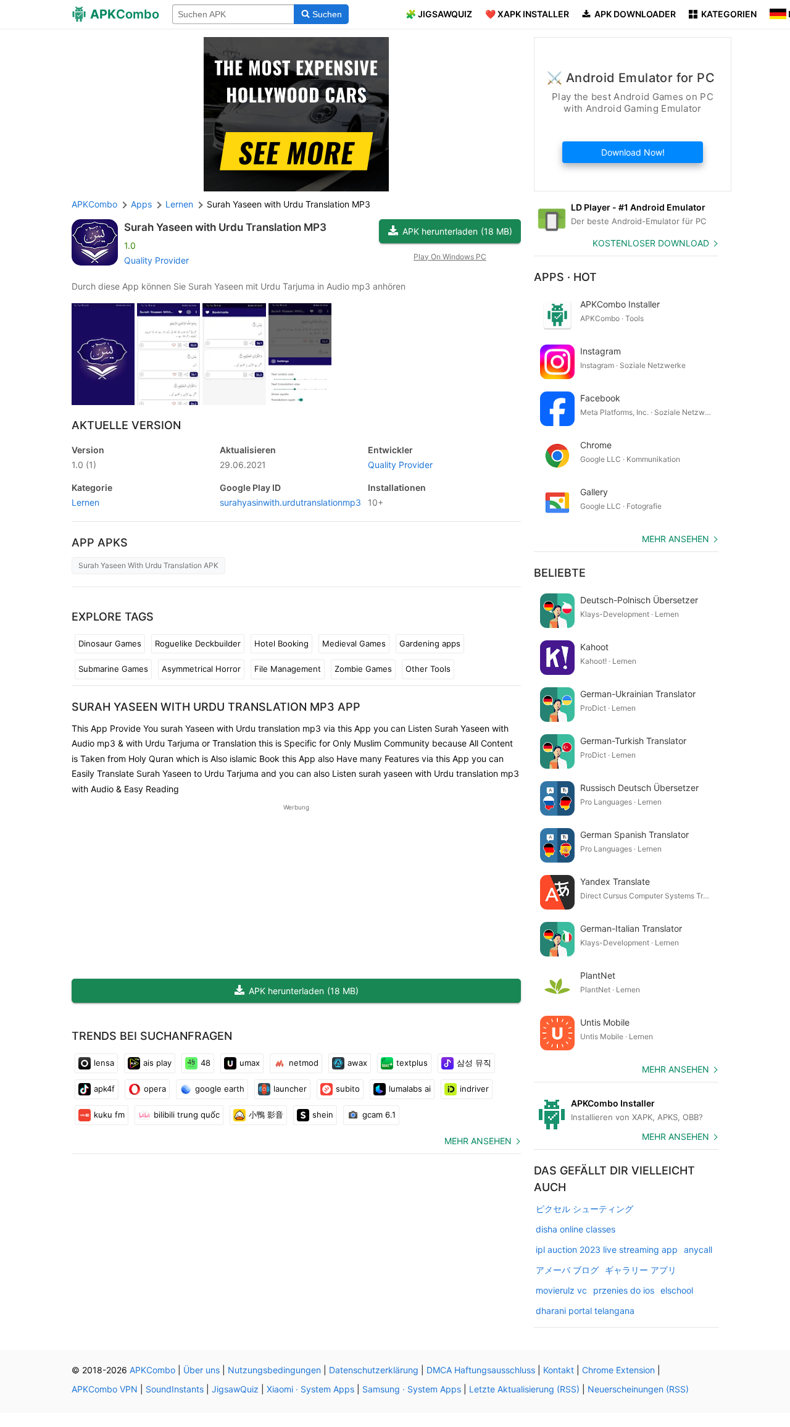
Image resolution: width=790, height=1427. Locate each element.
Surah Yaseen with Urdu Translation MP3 (225, 227)
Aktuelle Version (126, 425)
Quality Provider (156, 260)
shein (322, 1114)
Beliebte (560, 572)
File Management (287, 669)
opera (155, 1089)
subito (348, 1089)
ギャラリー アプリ (640, 1270)
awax (357, 1063)
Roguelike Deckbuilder (198, 643)
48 (205, 1063)
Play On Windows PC (450, 256)
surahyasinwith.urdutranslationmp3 (290, 502)
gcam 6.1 (379, 1114)
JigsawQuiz (235, 1389)
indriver (474, 1089)
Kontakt (558, 1370)
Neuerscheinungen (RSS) (638, 1389)
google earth (219, 1089)
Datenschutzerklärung (373, 1370)
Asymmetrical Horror (201, 669)
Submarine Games (113, 669)
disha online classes (575, 1229)
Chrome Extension (618, 1370)
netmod (303, 1063)
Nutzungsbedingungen (274, 1370)
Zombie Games (363, 669)
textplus (412, 1063)
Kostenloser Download (650, 243)
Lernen (85, 502)
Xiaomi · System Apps (310, 1389)
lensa (104, 1063)
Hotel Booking (281, 643)
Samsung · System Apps (411, 1389)
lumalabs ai (410, 1089)
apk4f (104, 1089)
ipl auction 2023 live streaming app (607, 1249)
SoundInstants (175, 1389)
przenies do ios (623, 1290)
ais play (157, 1063)
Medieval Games (354, 643)
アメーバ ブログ (567, 1270)
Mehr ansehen (478, 1141)
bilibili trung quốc (187, 1114)
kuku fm (109, 1114)
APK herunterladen (457, 231)
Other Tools (428, 669)
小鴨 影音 (266, 1114)
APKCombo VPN (105, 1389)
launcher (290, 1089)
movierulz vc (561, 1290)
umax (249, 1063)
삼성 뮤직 (474, 1063)
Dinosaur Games (109, 643)
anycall (698, 1249)
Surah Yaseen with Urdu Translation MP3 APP (216, 706)
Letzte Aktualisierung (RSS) (524, 1389)
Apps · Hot (565, 276)
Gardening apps (429, 643)
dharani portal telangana (585, 1310)
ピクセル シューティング (584, 1208)
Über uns (201, 1370)
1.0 (84, 464)
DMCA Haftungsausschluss (480, 1370)
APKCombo (94, 204)
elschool (676, 1290)
